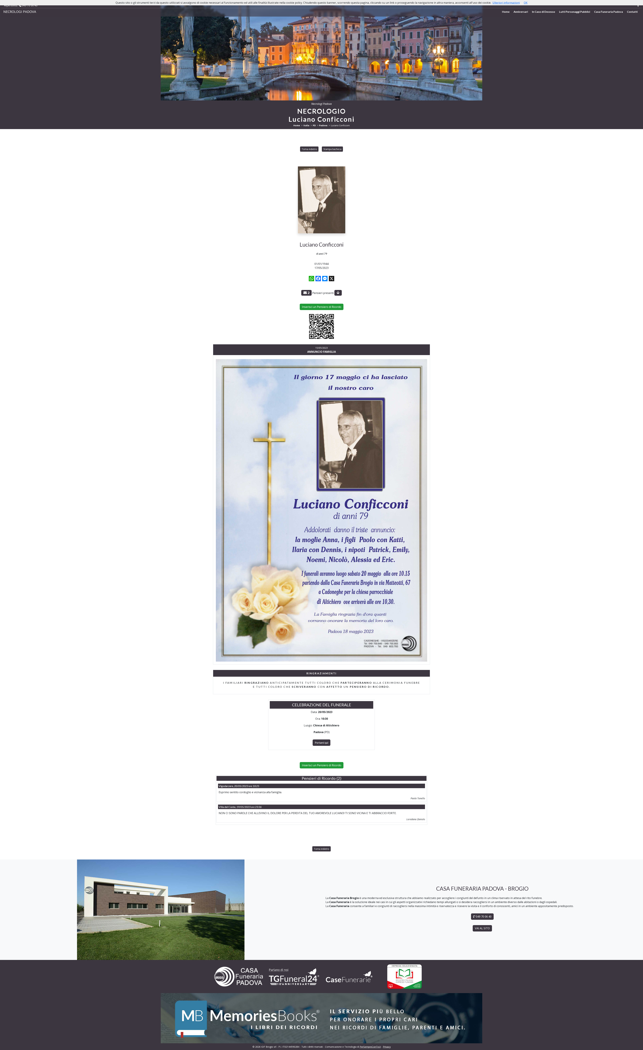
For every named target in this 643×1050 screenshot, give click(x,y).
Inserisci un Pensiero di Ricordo (321, 307)
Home (506, 11)
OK (525, 3)
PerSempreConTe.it (370, 1046)
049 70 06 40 (29, 5)
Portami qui (321, 742)
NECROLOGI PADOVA (19, 11)
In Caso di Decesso (543, 11)
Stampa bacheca (332, 149)
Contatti (632, 11)
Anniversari (521, 11)
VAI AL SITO (482, 928)
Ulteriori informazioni (506, 3)
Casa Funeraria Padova (608, 11)
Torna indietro (309, 149)
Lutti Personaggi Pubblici (574, 11)
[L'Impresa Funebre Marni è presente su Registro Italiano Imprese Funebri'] (349, 976)
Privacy (387, 1046)
